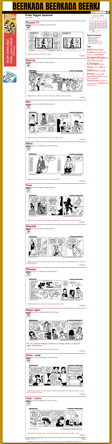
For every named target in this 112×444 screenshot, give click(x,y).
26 (98, 27)
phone (89, 78)
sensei (58, 261)
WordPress (53, 441)
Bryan (42, 137)
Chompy (37, 391)
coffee (102, 64)
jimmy (90, 73)
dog (99, 67)
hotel (100, 71)
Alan (90, 49)
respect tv (43, 54)
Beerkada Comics (56, 6)
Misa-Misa (97, 76)
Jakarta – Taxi (98, 42)
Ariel (95, 52)
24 (93, 27)
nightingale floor (57, 220)
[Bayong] (56, 92)
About (12, 12)
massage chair (51, 304)
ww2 (77, 433)
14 (103, 23)
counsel (54, 391)
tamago (39, 392)
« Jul (92, 31)
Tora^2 (90, 43)
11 (95, 23)
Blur (28, 101)
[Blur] (56, 134)
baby (104, 52)
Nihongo (56, 349)
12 (98, 23)
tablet (91, 83)
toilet (58, 179)
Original (96, 40)
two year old (77, 220)
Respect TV (32, 22)
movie (104, 76)
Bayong (30, 60)
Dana (89, 67)
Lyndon (35, 25)
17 (93, 25)
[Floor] (56, 217)
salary (61, 137)
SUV (88, 83)
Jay (104, 70)
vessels (67, 433)
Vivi (107, 83)
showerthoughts (70, 261)
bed (88, 55)
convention (34, 349)
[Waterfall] (56, 258)
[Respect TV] (56, 50)
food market (61, 391)
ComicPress (62, 441)
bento (33, 391)
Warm (29, 143)
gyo (53, 433)
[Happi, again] (56, 340)
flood (104, 67)
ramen (77, 391)
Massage (31, 269)
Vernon (101, 83)
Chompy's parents (46, 391)
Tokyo (95, 83)
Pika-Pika (95, 78)
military (51, 96)
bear (32, 220)
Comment (82, 55)
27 (101, 27)
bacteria (33, 433)
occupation (56, 96)
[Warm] (56, 175)
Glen (43, 220)
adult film (34, 137)
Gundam (48, 433)
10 (93, 23)
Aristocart (100, 52)
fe (102, 66)
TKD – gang (97, 43)
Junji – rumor (33, 398)
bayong (33, 96)
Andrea (90, 52)
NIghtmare (97, 37)
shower (63, 261)
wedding (89, 85)
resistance (68, 96)
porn (57, 137)
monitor (53, 137)
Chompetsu (38, 220)
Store (18, 12)
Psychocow (93, 80)
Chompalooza (98, 61)
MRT (107, 76)
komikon (97, 74)
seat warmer (52, 179)
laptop (102, 74)
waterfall (29, 263)
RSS (74, 441)
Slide (95, 39)
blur (32, 54)
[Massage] (56, 300)
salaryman (45, 179)
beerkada (99, 54)
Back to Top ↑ (79, 441)
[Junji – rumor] (56, 429)
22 (106, 25)
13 (101, 23)
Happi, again (33, 309)
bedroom (92, 55)
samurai (68, 220)
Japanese (37, 54)
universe (82, 261)
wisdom (34, 263)
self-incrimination (31, 392)
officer (62, 96)
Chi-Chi (90, 60)
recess (82, 391)
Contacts (27, 12)
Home (5, 12)
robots (63, 433)
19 (98, 25)
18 (95, 25)
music (58, 304)
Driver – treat (33, 355)
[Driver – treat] (56, 387)
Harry (96, 70)
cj (100, 64)
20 (101, 25)
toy (72, 220)
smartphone (103, 81)
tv (97, 83)
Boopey (33, 304)
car (107, 58)
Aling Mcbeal (98, 50)
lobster (49, 261)
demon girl (95, 67)
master (53, 261)
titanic (77, 261)
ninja (63, 220)
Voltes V (49, 54)
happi (40, 349)
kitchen (44, 261)
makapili (45, 96)
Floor (29, 185)
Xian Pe (94, 85)
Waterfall (31, 226)
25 (95, 27)
